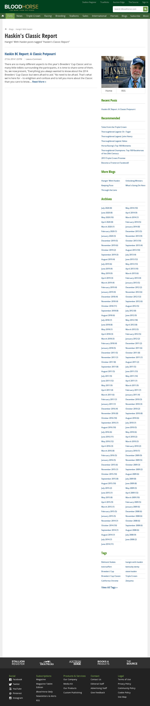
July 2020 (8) (106, 208)
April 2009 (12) (132, 492)
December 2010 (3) (134, 399)
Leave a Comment (34, 59)
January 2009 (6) (133, 506)
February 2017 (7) (109, 399)
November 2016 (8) (109, 413)
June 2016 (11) (107, 436)
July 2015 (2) (106, 488)
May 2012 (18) (132, 320)
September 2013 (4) (134, 245)
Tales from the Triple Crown (114, 127)
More (146, 15)
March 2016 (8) (107, 450)
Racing (48, 16)
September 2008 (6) (134, 525)
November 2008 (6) (134, 516)
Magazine (41, 679)
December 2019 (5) (109, 240)
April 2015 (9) (107, 502)
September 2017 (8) (109, 366)
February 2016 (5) (109, 455)
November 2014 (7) (109, 520)
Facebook (17, 679)
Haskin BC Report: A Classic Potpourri (30, 54)
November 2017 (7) (109, 357)
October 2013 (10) (133, 240)
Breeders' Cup (107, 571)
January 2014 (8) (133, 226)
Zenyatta (130, 580)
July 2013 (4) (131, 254)
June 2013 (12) (132, 259)
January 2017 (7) (108, 404)
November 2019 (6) (109, 245)
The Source (133, 2)
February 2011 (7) (133, 390)
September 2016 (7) (109, 422)
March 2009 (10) (133, 497)
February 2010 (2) (133, 446)
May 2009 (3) (131, 488)
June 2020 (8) (106, 212)
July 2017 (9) (106, 376)
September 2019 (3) (109, 254)
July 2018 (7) (106, 320)
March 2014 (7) (132, 217)
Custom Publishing (72, 692)
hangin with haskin (134, 562)
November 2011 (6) (134, 348)
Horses (114, 16)
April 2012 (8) (131, 324)
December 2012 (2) (134, 287)
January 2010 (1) (133, 450)
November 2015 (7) (109, 469)
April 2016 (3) (107, 446)
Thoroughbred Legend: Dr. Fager (116, 131)
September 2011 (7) (134, 357)
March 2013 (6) (132, 273)
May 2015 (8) (106, 497)
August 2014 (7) (108, 534)
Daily (10, 16)
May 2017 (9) (106, 385)
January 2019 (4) (108, 292)
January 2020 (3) (108, 236)
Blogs (124, 15)
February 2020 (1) (109, 231)
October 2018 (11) (109, 306)
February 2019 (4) (109, 287)
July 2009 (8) (131, 478)
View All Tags (108, 587)
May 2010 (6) (131, 432)
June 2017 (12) (107, 380)
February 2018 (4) (109, 343)
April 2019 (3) (107, 278)
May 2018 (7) (106, 329)
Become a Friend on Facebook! (115, 162)
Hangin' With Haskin (24, 29)
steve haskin (131, 571)
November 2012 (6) (134, 292)
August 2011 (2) (132, 362)
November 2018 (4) (109, 301)
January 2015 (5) (108, 516)
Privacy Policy (124, 683)
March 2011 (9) (132, 385)
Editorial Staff (97, 683)
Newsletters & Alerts (46, 696)
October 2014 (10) (109, 525)
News (20, 16)
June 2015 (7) (106, 492)
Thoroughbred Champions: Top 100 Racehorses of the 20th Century (122, 152)
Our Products (69, 688)
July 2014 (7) (106, 539)
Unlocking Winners (134, 180)
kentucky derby (132, 566)
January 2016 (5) (108, 460)
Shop (103, 663)
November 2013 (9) (134, 236)
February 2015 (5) (109, 511)
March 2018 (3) (107, 338)
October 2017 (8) (108, 362)
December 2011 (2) (134, 343)
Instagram (17, 698)
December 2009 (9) (134, 455)
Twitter (16, 684)
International (99, 16)
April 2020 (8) (107, 222)
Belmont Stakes (108, 562)
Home (6, 29)
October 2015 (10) (109, 474)
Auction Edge (119, 2)
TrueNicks (104, 2)
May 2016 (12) (107, 441)
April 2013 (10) (132, 268)
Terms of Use (124, 679)
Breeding (60, 16)
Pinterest (17, 693)
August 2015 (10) (108, 483)
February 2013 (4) (133, 278)
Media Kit (68, 683)
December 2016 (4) (109, 408)
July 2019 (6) (106, 264)
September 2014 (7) (109, 530)
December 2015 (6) (109, 464)
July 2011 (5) (131, 366)
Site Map (122, 696)
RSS (123, 90)
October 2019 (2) (108, 250)
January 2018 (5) (108, 348)
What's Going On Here (135, 185)
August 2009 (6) (132, 474)
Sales (85, 16)
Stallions (74, 16)
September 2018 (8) (109, 310)
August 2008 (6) (132, 530)
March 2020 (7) (107, 226)
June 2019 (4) (106, 268)
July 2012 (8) (131, 310)
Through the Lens (109, 190)
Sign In (145, 2)
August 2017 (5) (108, 371)
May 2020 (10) (107, 217)
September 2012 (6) (134, 301)
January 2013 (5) (133, 282)
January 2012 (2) (133, 338)
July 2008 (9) (131, 534)
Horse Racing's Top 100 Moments (116, 145)
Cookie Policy (124, 692)
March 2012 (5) (132, 329)
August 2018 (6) (108, 315)
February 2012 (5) (133, 334)
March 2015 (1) (107, 506)
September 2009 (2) (134, 469)
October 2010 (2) (133, 408)
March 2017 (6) (107, 394)
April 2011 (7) (131, 380)
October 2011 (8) (133, 352)
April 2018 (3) (107, 334)
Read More (38, 81)
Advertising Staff (99, 688)
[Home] (3, 15)
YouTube (17, 688)
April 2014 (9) (131, 212)
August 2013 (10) (133, 250)
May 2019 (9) (106, 273)
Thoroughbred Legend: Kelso (114, 141)
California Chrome (109, 580)
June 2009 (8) (131, 483)
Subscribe (135, 15)
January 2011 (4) (133, 394)
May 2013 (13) (132, 264)
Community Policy (126, 688)
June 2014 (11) (107, 544)
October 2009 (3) (133, 464)
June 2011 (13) (132, 371)
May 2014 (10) (132, 208)
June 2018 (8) (106, 324)
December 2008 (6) (134, 511)
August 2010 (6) (132, 418)
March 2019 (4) (107, 282)
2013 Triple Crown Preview (113, 158)
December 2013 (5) (134, 231)
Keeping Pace (107, 185)
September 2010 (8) (134, 413)
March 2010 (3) (132, 441)
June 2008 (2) (131, 539)
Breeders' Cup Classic (111, 576)
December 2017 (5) (109, 352)
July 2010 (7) (131, 422)
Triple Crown (33, 16)
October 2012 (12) (133, 296)
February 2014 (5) (133, 222)
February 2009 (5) (133, 502)
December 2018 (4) (109, 296)
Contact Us (96, 679)
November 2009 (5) (134, 460)
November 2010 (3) (134, 404)
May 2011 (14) (132, 376)
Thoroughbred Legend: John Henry (116, 136)
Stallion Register (89, 2)
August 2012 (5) (132, 306)
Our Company (70, 679)
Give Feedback (98, 692)
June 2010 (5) (131, 427)
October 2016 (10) (109, 418)
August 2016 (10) (108, 427)
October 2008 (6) (133, 520)
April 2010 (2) (131, 436)
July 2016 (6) (106, 432)
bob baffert (106, 566)
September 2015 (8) (109, 478)
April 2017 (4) (107, 390)
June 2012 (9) (131, 315)
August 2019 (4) (108, 259)
